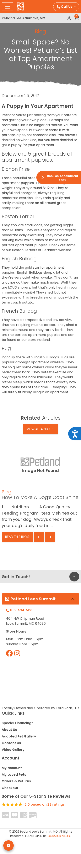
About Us (9, 729)
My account (12, 768)
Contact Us (11, 743)
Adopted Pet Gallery (19, 736)
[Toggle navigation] (7, 6)
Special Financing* (17, 723)
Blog (40, 31)
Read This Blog (17, 536)
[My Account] (69, 18)
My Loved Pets (14, 774)
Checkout (10, 787)
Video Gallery (13, 749)
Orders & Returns (16, 781)
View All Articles (40, 429)
